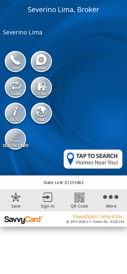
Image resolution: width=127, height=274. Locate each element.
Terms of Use (111, 216)
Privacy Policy (84, 216)
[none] (16, 200)
